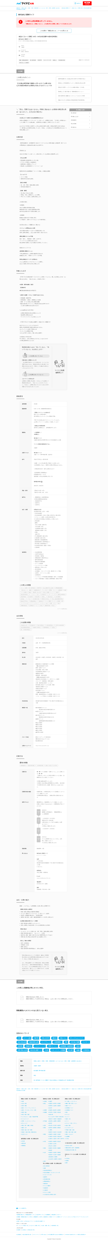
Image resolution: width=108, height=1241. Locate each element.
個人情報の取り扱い (27, 1234)
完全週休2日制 (70, 1080)
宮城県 (59, 1103)
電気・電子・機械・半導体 (27, 1125)
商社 (67, 1112)
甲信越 (45, 1121)
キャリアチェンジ (46, 1042)
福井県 (59, 1125)
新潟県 (50, 1121)
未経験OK (46, 1188)
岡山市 (50, 1145)
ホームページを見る (42, 855)
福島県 (59, 1105)
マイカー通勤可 (45, 1080)
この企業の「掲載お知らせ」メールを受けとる (54, 30)
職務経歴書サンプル (30, 1214)
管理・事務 (24, 1105)
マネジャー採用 (47, 1192)
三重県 (50, 1129)
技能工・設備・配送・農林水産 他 (29, 1132)
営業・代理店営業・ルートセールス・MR (39, 8)
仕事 (41, 1216)
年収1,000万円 (45, 1038)
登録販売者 (28, 1046)
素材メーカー (68, 1105)
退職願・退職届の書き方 (22, 1216)
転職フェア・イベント (62, 1216)
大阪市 (39, 1065)
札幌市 (50, 1101)
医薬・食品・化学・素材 (27, 1129)
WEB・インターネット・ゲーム (28, 1121)
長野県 (59, 1121)
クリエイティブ (25, 1119)
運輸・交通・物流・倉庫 (71, 1132)
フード (67, 1121)
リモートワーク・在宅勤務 (58, 1050)
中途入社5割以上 (53, 1080)
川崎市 (54, 1119)
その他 (67, 1138)
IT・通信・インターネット (71, 1101)
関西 (45, 1134)
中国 (45, 1141)
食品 (35, 1075)
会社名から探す (69, 1145)
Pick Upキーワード (29, 1221)
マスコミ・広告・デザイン (71, 1123)
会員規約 (19, 1234)
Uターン (59, 1214)
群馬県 (59, 1110)
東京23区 (62, 1116)
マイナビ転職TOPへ (22, 1208)
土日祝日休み (86, 1050)
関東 (66, 1042)
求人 (22, 1221)
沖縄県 (55, 1156)
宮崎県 (59, 1154)
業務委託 (24, 1145)
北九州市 (51, 1159)
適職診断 (36, 1216)
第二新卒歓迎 (37, 1080)
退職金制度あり (47, 1181)
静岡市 (50, 1132)
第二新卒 (70, 1050)
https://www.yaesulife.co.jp (42, 745)
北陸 (45, 1125)
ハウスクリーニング (40, 1046)
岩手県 (54, 1103)
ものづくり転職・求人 (35, 1225)
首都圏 (45, 1112)
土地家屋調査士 (58, 1042)
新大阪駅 (36, 1070)
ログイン (79, 3)
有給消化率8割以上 (48, 1170)
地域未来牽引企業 (33, 1042)
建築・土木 (24, 1127)
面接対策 (46, 1216)
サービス (67, 1114)
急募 (45, 1168)
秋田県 (50, 1105)
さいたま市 (51, 1116)
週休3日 (55, 1038)
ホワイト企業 (27, 1038)
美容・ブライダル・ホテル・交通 (29, 1110)
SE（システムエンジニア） (77, 1038)
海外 (45, 1161)
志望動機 (48, 1214)
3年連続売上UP (62, 1080)
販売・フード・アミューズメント (29, 1107)
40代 (19, 1038)
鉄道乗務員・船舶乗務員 (67, 1046)
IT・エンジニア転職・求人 (22, 1225)
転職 (18, 1221)
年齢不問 (36, 1038)
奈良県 (54, 1136)
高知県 (50, 1150)
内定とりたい (63, 1038)
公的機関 (67, 1136)
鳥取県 (50, 1141)
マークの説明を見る (63, 608)
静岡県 (54, 1127)
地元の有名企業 (22, 1042)
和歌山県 (60, 1136)
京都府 (54, 1134)
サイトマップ (37, 1234)
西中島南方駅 (42, 1070)
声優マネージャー (52, 1046)
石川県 (54, 1125)
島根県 (54, 1141)
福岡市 (55, 1159)
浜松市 (54, 1132)
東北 (45, 1103)
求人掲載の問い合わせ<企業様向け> (56, 1234)
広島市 (54, 1145)
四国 (45, 1148)
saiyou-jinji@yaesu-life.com (43, 878)
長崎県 (59, 1152)
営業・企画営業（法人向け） (54, 8)
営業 (29, 8)
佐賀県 (54, 1152)
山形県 (54, 1105)
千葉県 (54, 1112)
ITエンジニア (24, 1123)
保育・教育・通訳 (25, 1114)
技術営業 (20, 1046)
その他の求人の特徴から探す (50, 1194)
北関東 (45, 1110)
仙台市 (50, 1107)
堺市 (59, 1138)
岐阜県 (50, 1127)
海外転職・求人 (55, 1225)
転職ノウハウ (52, 1216)
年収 (31, 1216)
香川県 (54, 1148)
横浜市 (50, 1119)
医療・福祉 (24, 1112)
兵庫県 (50, 1136)
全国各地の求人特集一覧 (71, 1150)
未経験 (78, 1050)
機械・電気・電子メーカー (71, 1103)
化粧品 (78, 1046)
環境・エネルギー (69, 1134)
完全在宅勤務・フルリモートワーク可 (52, 1172)
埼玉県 (50, 1112)
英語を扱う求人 (31, 1229)
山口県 (54, 1143)
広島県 (50, 1143)
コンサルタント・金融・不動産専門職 (30, 1116)
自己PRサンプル (40, 1214)
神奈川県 (51, 1114)
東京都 (59, 1112)
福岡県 (50, 1152)
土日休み (67, 1158)
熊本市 (60, 1159)
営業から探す (24, 8)
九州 (45, 1152)
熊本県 (50, 1154)
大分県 (54, 1154)
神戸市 (62, 1138)
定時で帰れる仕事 (22, 1050)
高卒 (67, 1162)
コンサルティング (69, 1127)
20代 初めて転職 (75, 1042)
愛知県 (59, 1127)
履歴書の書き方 (20, 1214)
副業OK (45, 1176)
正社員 (46, 1050)
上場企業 (46, 1190)
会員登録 (87, 3)
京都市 (50, 1138)
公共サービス (25, 1134)
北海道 (45, 1101)
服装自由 (46, 1183)
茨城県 (50, 1110)
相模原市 (60, 1119)
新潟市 (50, 1123)
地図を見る (40, 866)
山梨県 (54, 1121)
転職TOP (18, 8)
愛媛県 (59, 1148)
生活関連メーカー (69, 1110)
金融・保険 (68, 1125)
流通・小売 (68, 1119)
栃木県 (54, 1110)
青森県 (50, 1103)
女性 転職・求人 (46, 1225)
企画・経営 (24, 1103)
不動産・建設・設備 (70, 1129)
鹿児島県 (51, 1156)
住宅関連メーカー (69, 1107)
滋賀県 (50, 1134)
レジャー (67, 1116)
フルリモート (86, 1042)
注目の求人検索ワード (35, 1050)
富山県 (50, 1125)
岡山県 (59, 1141)
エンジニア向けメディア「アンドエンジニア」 (79, 1216)
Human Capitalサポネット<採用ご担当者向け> (76, 1234)
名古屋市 (60, 1132)
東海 (45, 1127)
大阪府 (35, 1065)
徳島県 (50, 1148)
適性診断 (54, 1214)
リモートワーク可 (47, 1174)
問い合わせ (44, 1234)
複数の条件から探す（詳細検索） (73, 1147)
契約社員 (24, 1143)
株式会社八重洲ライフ (66, 8)
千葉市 (56, 1116)
